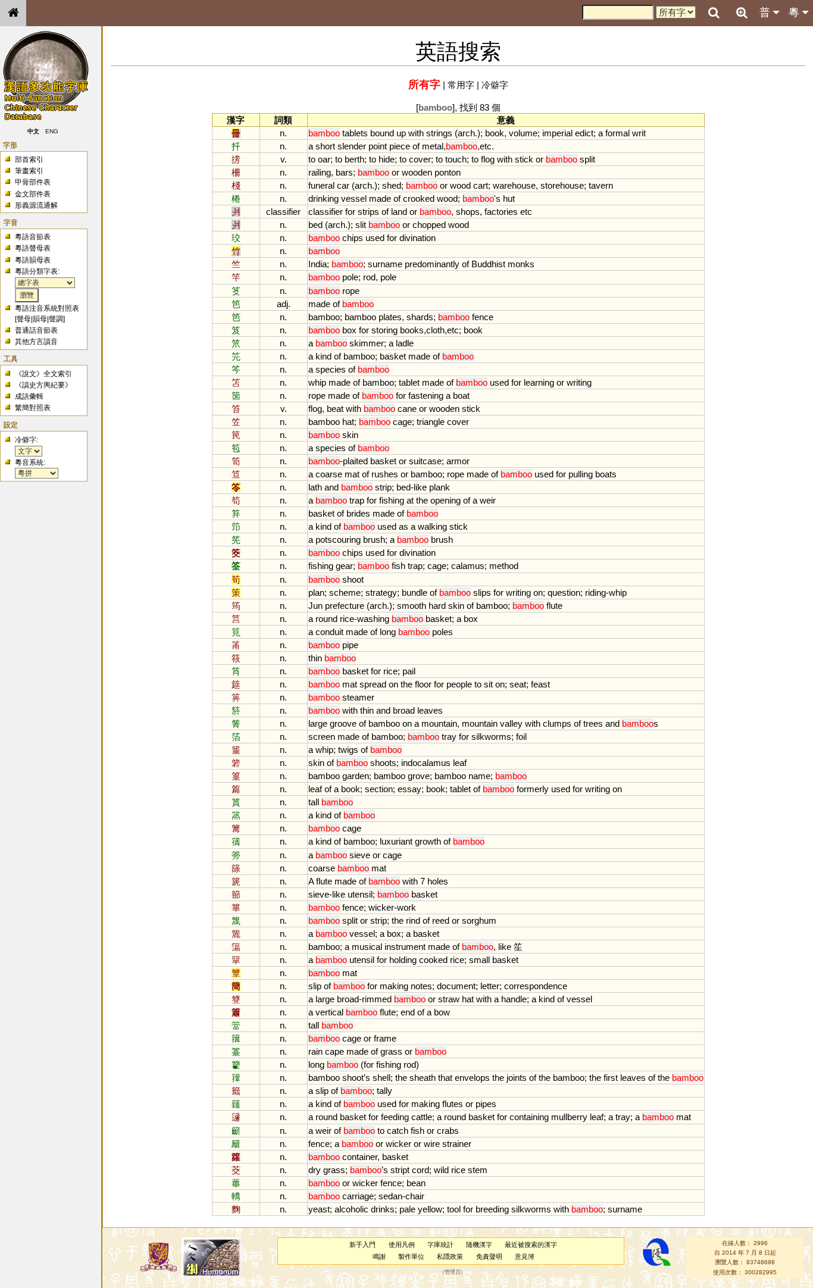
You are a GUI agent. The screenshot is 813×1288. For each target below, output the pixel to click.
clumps (557, 723)
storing (384, 330)
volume (523, 133)
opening (445, 500)
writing (579, 382)
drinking (323, 198)
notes (421, 986)
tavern (601, 185)
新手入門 (362, 1244)
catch (397, 1131)
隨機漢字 (479, 1244)
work (406, 907)
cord (420, 1170)
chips (352, 238)
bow (442, 1012)
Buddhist (488, 264)
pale (407, 1209)
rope (350, 291)
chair (414, 1196)
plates (390, 317)
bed (315, 225)
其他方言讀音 (36, 341)
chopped (429, 225)
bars (344, 172)
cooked (433, 960)
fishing (391, 500)
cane (407, 409)
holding (403, 960)
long (388, 632)
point (377, 146)
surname (385, 264)
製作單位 (411, 1256)
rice (347, 619)
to (311, 159)
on (538, 592)
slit (360, 225)
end (408, 1012)
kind (323, 356)
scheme (345, 592)
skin (350, 435)
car (343, 185)
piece (399, 146)
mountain (439, 723)
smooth (411, 606)
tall (313, 802)
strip (383, 487)
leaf (460, 763)
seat (517, 684)
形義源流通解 (36, 205)
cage (402, 422)
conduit (329, 632)
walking (432, 526)
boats (606, 474)
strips (368, 212)
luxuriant (396, 841)
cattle (421, 1117)
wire (432, 1144)
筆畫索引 (29, 171)
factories (501, 212)
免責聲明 (489, 1256)
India (317, 264)
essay (409, 789)
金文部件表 (33, 194)
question (564, 592)
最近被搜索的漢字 (531, 1244)
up (401, 133)
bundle (414, 592)
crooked (418, 198)
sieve (359, 855)
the (422, 500)
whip (317, 382)
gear (344, 566)
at (410, 500)
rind (413, 920)
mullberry (569, 1117)
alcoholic (351, 1209)
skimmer (366, 343)
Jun (315, 606)
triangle (431, 422)
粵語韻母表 (33, 260)
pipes (486, 1104)
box (349, 330)
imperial (557, 133)
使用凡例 (402, 1244)
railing (319, 172)
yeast (319, 1209)
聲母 (24, 319)
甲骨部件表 (33, 182)
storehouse (562, 185)
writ (639, 133)
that (445, 1078)
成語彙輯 (29, 396)
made (380, 198)
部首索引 (29, 159)
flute (554, 606)
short (325, 146)
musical (367, 947)
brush (374, 539)
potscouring (338, 539)
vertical (329, 1012)
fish (398, 566)
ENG (52, 131)
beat (335, 409)
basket (393, 356)
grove (419, 776)
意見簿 (524, 1256)
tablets (355, 133)
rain (315, 1051)
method (503, 566)
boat (461, 395)
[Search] (714, 13)
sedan (390, 1196)
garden (355, 776)
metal (432, 146)
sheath (422, 1078)
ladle (405, 343)
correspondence (535, 986)
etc (486, 146)
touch (456, 159)
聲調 (56, 319)
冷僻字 (494, 85)
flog (488, 159)
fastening (425, 395)
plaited (355, 461)
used (374, 238)
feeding (395, 1117)
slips (482, 592)
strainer (456, 1144)
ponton (447, 172)
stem (477, 1170)
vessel (354, 198)
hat (348, 422)
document (456, 986)
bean (416, 1183)
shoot (353, 579)
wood (460, 185)
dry (314, 1170)
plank (439, 487)
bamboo (324, 317)
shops (468, 212)
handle (514, 999)
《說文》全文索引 (43, 374)
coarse (328, 474)
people (459, 684)
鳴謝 (379, 1256)
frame (385, 1038)
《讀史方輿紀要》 (43, 385)
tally (384, 1091)
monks (521, 264)
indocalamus (426, 763)
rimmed (377, 999)
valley (511, 723)
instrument (405, 947)
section (379, 789)
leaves (430, 710)
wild (441, 1170)
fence (482, 317)
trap (356, 500)
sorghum (479, 920)
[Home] (13, 13)
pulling (580, 474)
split (587, 159)
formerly (533, 789)
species (330, 369)
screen (321, 736)
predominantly (432, 264)
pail (408, 671)
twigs (348, 750)
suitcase (425, 461)
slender (351, 146)
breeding (492, 1209)
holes (437, 881)
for (350, 212)
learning (539, 382)
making (394, 986)
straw (448, 999)
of (416, 146)
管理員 (453, 1272)
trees (593, 723)
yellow (430, 1209)
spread (372, 684)
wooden (417, 172)
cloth (435, 330)
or (539, 159)
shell (381, 1078)
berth (354, 159)
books (412, 330)
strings (439, 133)
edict (584, 133)
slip (314, 986)
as (403, 526)
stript (399, 1170)
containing (529, 1117)
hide (387, 159)
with (416, 133)
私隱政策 (450, 1256)
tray (449, 736)
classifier (325, 212)
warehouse (514, 185)
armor (458, 461)
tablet (409, 382)
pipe (350, 645)
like (420, 487)
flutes (452, 1104)
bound (382, 133)
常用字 (461, 85)
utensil (360, 894)
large (317, 723)
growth (428, 841)
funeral (321, 185)
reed (440, 920)
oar (324, 159)
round (326, 619)
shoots (383, 763)
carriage (358, 1196)
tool (454, 1209)
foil (521, 736)
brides (358, 513)
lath (315, 487)
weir (488, 500)
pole (350, 277)
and (331, 487)
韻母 (40, 319)
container (359, 1157)
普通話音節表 (36, 330)
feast (540, 684)
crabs (448, 1131)
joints (516, 1078)
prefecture (344, 606)
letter (489, 986)
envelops (472, 1078)
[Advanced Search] (741, 12)
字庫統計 (440, 1244)
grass (391, 1051)
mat (352, 474)
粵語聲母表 (33, 248)
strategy (381, 592)
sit (488, 684)
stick (524, 159)
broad (404, 710)
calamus (467, 566)
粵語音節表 (33, 237)
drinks (383, 1209)
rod (369, 277)
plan (316, 592)
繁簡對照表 (33, 408)
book (494, 133)
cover (420, 159)
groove (343, 723)
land (399, 212)
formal (617, 133)
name (479, 776)
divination (417, 238)
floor (423, 684)
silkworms (491, 736)
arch (466, 133)
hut (509, 198)
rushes (384, 474)
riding (595, 592)
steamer (358, 697)
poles (442, 632)
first (611, 1078)
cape (334, 1051)
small (479, 960)
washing (373, 619)
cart (480, 185)
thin (315, 658)
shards (419, 317)
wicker (381, 907)
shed (391, 185)
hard (437, 606)
